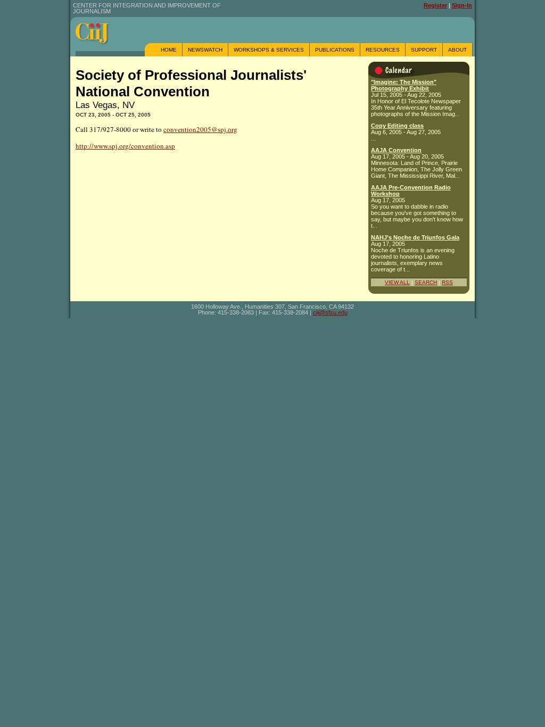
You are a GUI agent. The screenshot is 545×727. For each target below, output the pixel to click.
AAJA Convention (396, 150)
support (424, 50)
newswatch (205, 50)
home (169, 50)
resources (383, 50)
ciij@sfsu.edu (330, 312)
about (457, 50)
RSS (447, 282)
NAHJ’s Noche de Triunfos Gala (415, 237)
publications (334, 50)
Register (435, 5)
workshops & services (269, 50)
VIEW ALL (397, 282)
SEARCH (426, 282)
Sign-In (462, 5)
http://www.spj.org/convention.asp (125, 146)
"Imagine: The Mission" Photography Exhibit (403, 85)
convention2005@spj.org (200, 129)
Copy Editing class (397, 125)
